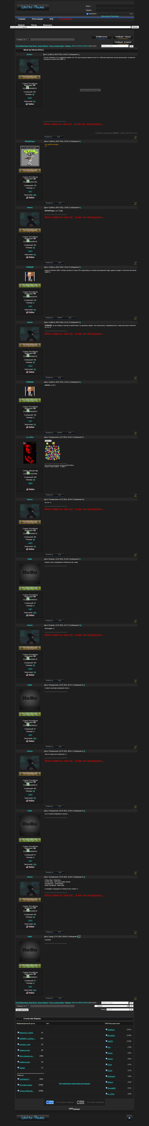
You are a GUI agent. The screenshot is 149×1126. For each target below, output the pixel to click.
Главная (21, 19)
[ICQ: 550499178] (58, 137)
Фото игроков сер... (26, 1056)
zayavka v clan (24, 1044)
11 (84, 685)
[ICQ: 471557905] (59, 495)
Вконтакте (47, 25)
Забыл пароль (105, 16)
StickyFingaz (30, 141)
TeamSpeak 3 (24, 1079)
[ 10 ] (30, 306)
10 (80, 625)
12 (84, 751)
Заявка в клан (24, 1050)
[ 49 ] (30, 609)
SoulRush (111, 1030)
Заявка (22, 1068)
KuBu (30, 559)
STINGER (29, 267)
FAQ (51, 19)
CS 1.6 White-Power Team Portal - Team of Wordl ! (32, 46)
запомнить (93, 14)
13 (84, 811)
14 (84, 877)
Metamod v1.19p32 (26, 1033)
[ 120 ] (30, 98)
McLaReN (111, 1035)
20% (34, 195)
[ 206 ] (30, 483)
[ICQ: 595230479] (70, 318)
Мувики (68, 46)
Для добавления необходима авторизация (74, 1083)
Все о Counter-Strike (57, 46)
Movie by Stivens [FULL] (80, 46)
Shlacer (110, 1082)
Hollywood (111, 1076)
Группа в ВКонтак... (26, 1091)
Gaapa (110, 1053)
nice (109, 1047)
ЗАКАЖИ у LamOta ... (27, 1038)
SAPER (110, 1041)
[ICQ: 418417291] (60, 203)
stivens (29, 54)
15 (79, 936)
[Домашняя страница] (59, 318)
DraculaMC (112, 1088)
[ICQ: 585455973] (60, 621)
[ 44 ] (30, 191)
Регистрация (115, 16)
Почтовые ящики (25, 1085)
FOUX (110, 1070)
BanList (21, 25)
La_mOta (29, 437)
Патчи (34, 25)
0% (34, 101)
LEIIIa (110, 1064)
